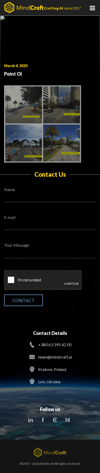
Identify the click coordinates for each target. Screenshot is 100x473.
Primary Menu (92, 7)
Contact (23, 300)
